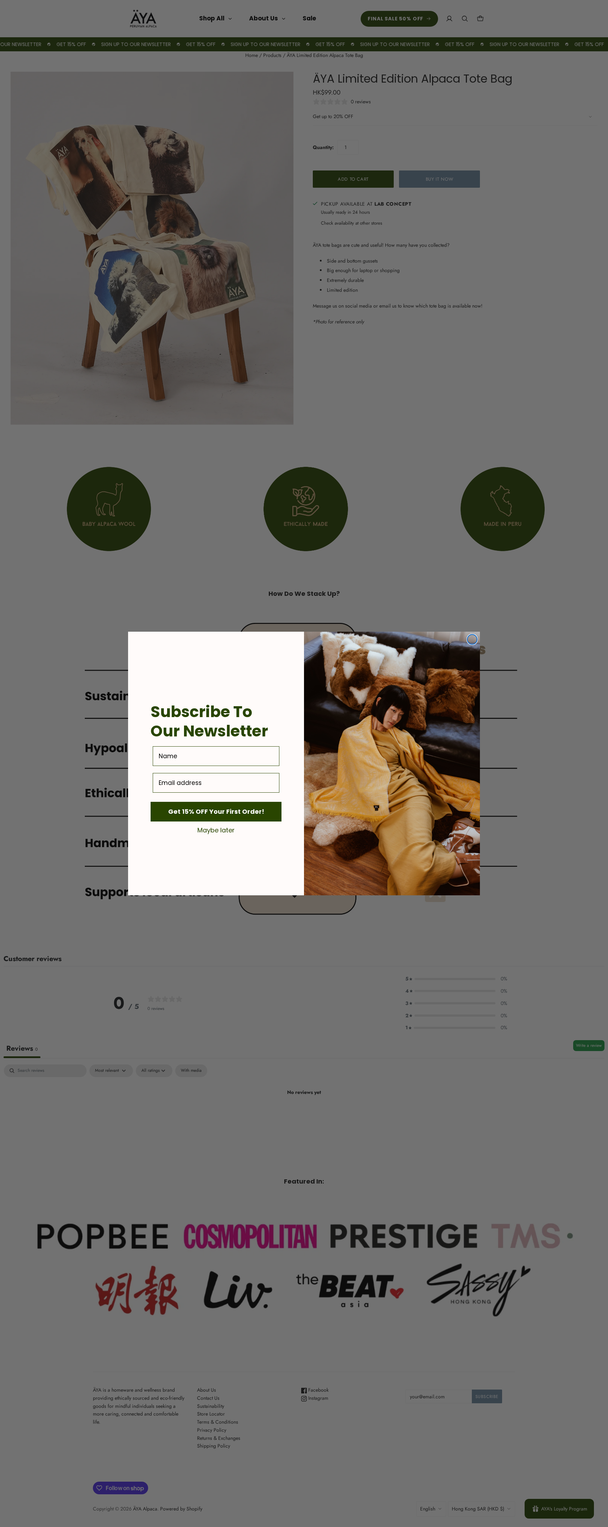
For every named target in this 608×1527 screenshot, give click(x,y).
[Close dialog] (472, 639)
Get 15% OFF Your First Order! (216, 811)
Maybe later (216, 830)
